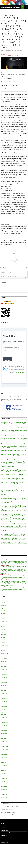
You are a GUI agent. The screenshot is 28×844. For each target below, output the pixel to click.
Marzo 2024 (3, 666)
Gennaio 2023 (4, 696)
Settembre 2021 (4, 730)
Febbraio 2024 (4, 669)
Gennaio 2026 (4, 618)
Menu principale (26, 7)
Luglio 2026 (3, 602)
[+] (19, 276)
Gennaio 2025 (4, 642)
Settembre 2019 (4, 754)
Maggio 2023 (4, 685)
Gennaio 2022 (4, 720)
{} (17, 276)
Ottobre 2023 (4, 680)
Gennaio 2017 (4, 789)
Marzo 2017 (3, 784)
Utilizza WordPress (5, 842)
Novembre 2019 (4, 752)
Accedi (2, 827)
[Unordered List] (10, 277)
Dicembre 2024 (4, 645)
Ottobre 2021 (4, 728)
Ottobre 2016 (4, 797)
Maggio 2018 (4, 770)
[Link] (16, 277)
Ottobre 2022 (4, 704)
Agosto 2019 (4, 757)
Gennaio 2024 (4, 672)
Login (26, 267)
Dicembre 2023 (4, 674)
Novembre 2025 (4, 624)
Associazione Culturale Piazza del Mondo (11, 7)
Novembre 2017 (4, 778)
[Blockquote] (12, 277)
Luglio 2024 (3, 656)
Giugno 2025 (4, 632)
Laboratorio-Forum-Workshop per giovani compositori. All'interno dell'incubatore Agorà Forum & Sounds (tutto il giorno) (14, 577)
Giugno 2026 (4, 605)
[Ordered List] (8, 277)
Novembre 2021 (4, 725)
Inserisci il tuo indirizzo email (11, 347)
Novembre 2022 (4, 701)
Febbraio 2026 (4, 616)
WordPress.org (4, 835)
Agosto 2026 (4, 600)
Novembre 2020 (4, 746)
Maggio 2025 (4, 634)
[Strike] (7, 277)
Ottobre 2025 (4, 626)
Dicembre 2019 (4, 749)
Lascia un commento (17, 50)
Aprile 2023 (3, 688)
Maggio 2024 (4, 661)
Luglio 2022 (3, 709)
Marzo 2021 (3, 738)
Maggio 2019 (4, 762)
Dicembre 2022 (4, 698)
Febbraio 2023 (4, 693)
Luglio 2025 (3, 629)
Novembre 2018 (4, 765)
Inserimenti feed (5, 830)
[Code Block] (14, 277)
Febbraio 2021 (4, 741)
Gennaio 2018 (4, 776)
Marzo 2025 (3, 637)
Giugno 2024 (4, 658)
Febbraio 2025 (4, 640)
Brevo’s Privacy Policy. (19, 372)
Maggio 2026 (4, 608)
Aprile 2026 (3, 610)
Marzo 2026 (3, 613)
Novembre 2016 (4, 794)
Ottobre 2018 (4, 768)
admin (9, 50)
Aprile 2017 (3, 781)
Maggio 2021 (4, 733)
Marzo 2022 (3, 714)
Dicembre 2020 (4, 744)
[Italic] (3, 277)
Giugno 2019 (4, 760)
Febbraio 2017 (4, 786)
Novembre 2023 (4, 677)
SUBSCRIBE (7, 360)
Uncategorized (5, 12)
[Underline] (5, 277)
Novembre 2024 (4, 648)
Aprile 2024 (3, 664)
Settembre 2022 (4, 706)
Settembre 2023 (4, 682)
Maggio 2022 (4, 712)
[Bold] (1, 277)
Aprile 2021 (3, 736)
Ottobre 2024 (4, 650)
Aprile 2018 (3, 773)
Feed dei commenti (5, 832)
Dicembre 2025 (4, 621)
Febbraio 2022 (4, 717)
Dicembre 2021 (4, 722)
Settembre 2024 (4, 653)
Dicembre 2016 (4, 792)
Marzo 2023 (3, 690)
